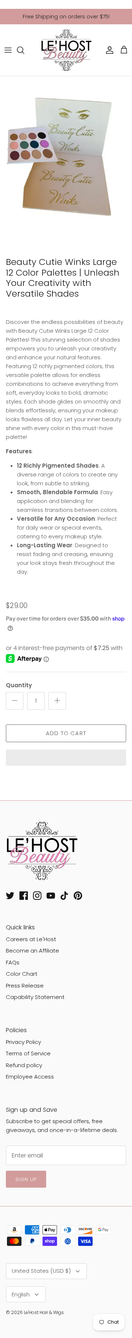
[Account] (108, 50)
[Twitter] (10, 895)
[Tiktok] (64, 895)
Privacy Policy (23, 1042)
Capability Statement (35, 997)
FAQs (12, 962)
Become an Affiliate (32, 950)
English (21, 1294)
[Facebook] (23, 895)
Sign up (26, 1179)
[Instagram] (37, 895)
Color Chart (21, 974)
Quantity (19, 685)
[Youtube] (51, 895)
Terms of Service (28, 1053)
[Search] (24, 50)
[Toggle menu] (8, 50)
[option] (66, 164)
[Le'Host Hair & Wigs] (66, 50)
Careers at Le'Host (31, 939)
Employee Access (30, 1076)
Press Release (25, 985)
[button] (66, 758)
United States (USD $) (41, 1271)
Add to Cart (66, 733)
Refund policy (24, 1065)
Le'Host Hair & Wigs (44, 1312)
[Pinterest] (78, 895)
